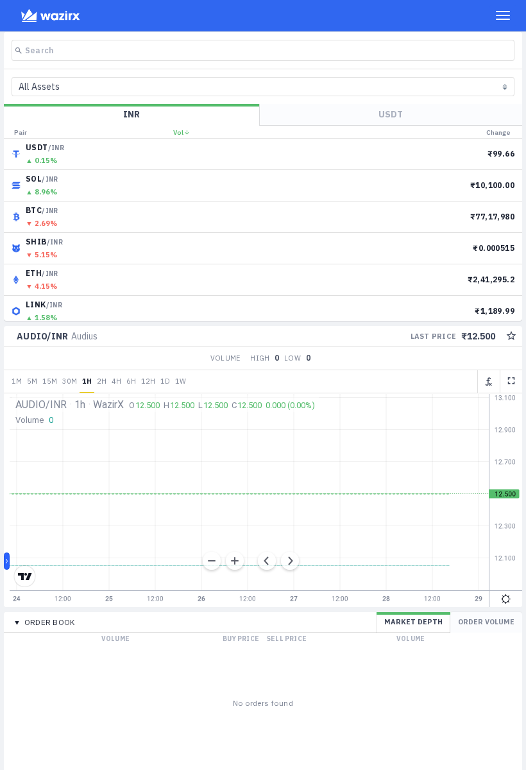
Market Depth (413, 621)
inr (131, 114)
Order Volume (486, 621)
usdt (390, 114)
